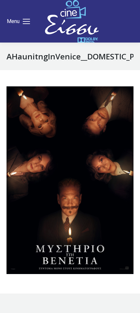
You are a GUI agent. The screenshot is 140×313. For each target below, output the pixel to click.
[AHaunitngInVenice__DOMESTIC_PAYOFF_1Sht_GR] (70, 180)
